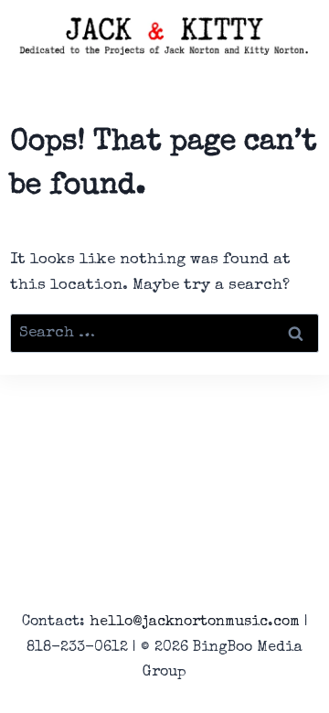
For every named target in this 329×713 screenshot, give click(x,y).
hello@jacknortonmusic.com (195, 622)
